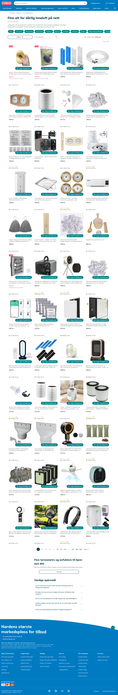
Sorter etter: (90, 37)
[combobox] (50, 3)
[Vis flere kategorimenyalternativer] (115, 8)
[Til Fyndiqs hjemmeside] (6, 3)
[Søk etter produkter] (85, 3)
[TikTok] (49, 690)
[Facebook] (68, 690)
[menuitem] (7, 8)
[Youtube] (62, 690)
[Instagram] (55, 690)
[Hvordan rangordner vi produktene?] (85, 37)
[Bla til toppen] (113, 628)
